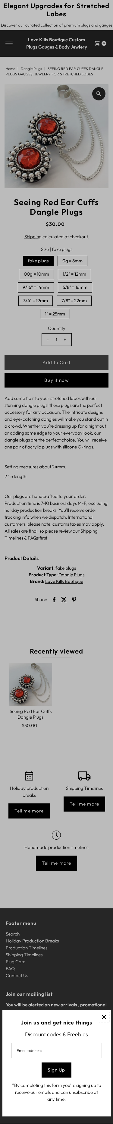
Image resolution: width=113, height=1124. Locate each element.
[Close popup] (104, 1017)
